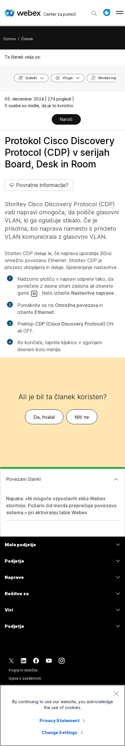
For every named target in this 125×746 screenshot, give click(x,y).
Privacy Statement (59, 720)
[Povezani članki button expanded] (116, 479)
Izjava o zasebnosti (25, 678)
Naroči (66, 119)
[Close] (116, 693)
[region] (62, 715)
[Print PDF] (46, 120)
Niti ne (82, 417)
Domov (9, 39)
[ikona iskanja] (94, 13)
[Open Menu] (119, 12)
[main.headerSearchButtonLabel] (94, 11)
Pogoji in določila (23, 670)
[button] (106, 12)
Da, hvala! (44, 417)
